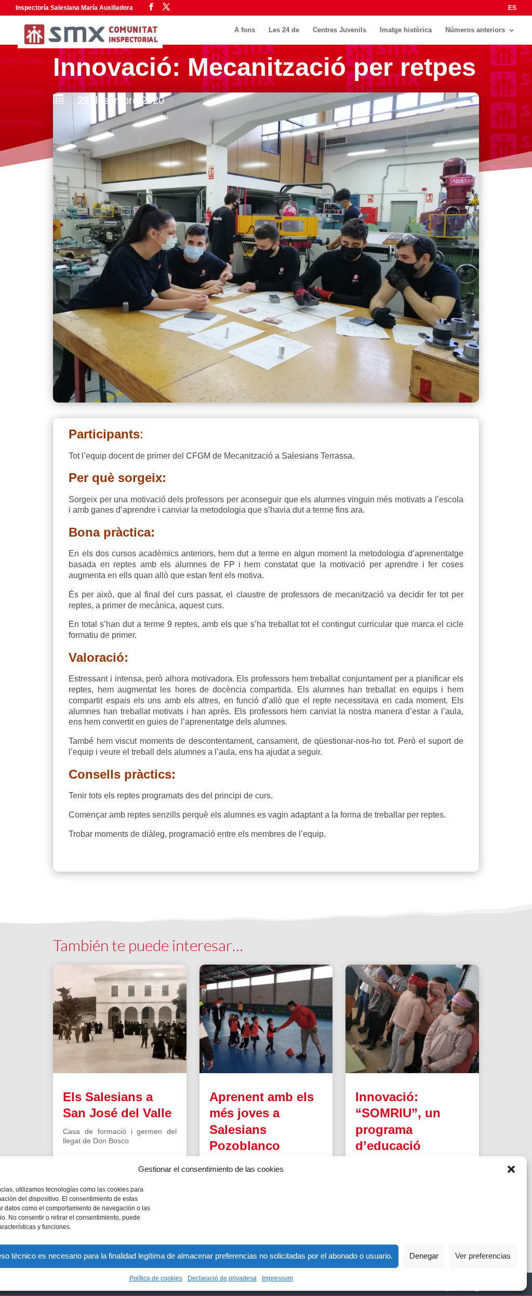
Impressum (277, 1278)
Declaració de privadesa (222, 1278)
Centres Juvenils (339, 30)
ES (512, 8)
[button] (511, 1169)
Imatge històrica (406, 30)
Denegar (423, 1255)
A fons (244, 30)
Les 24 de (284, 30)
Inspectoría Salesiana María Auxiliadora (74, 7)
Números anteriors (475, 30)
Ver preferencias (483, 1255)
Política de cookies (155, 1278)
